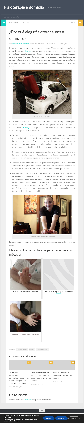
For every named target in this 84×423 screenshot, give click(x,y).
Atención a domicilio (22, 349)
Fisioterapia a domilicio (19, 23)
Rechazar (61, 418)
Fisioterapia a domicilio (42, 349)
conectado (28, 400)
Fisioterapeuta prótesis (20, 44)
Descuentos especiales (11, 17)
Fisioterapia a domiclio (24, 7)
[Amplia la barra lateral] (3, 23)
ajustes (18, 421)
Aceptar (48, 418)
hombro (28, 51)
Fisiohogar (27, 127)
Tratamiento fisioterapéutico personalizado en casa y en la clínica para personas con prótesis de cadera (19, 378)
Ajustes (74, 418)
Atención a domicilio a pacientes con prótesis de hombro (62, 375)
